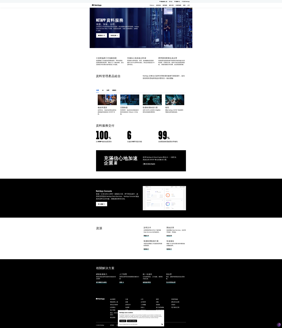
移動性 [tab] (114, 90)
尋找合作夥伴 (114, 304)
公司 (142, 299)
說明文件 (128, 304)
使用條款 (112, 325)
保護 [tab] (97, 90)
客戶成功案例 (160, 310)
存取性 (173, 304)
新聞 (157, 299)
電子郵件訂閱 (175, 307)
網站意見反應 (175, 302)
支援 (126, 299)
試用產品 (112, 307)
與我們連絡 (174, 299)
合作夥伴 (143, 302)
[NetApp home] (97, 5)
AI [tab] (102, 90)
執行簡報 (112, 310)
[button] (152, 5)
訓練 (126, 302)
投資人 (143, 307)
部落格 (158, 304)
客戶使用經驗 (160, 307)
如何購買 (112, 299)
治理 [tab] (108, 90)
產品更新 (112, 317)
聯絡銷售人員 (114, 302)
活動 (157, 302)
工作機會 (143, 304)
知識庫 (127, 307)
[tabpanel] (141, 105)
